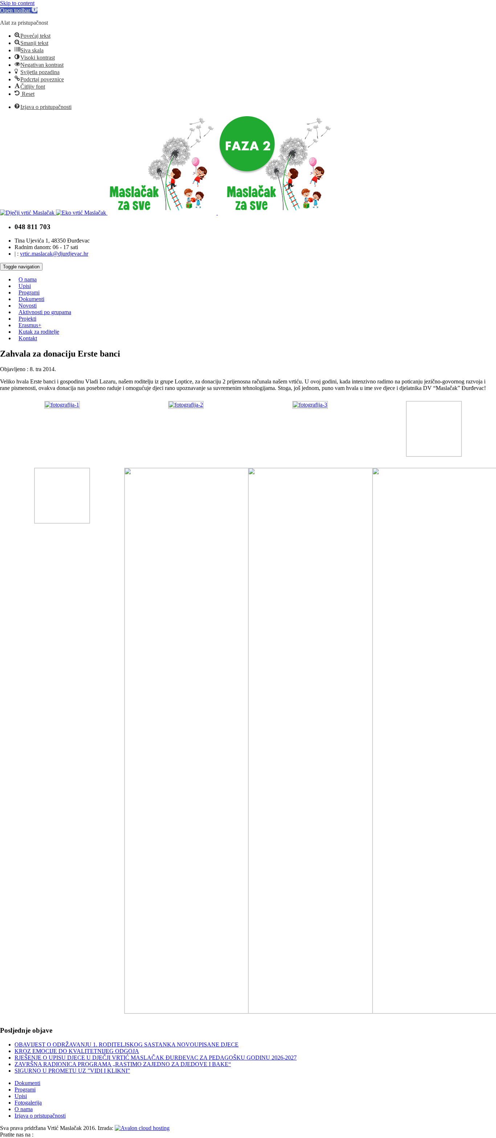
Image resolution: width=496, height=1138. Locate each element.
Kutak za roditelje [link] (39, 332)
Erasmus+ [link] (30, 325)
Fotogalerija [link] (28, 1103)
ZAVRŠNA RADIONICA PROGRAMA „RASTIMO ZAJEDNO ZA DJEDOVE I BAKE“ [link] (123, 1064)
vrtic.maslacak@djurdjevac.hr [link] (54, 254)
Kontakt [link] (28, 338)
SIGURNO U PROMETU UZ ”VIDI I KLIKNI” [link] (72, 1071)
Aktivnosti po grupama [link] (45, 312)
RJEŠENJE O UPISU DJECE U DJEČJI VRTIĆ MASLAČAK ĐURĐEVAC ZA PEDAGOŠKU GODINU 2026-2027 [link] (156, 1057)
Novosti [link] (28, 305)
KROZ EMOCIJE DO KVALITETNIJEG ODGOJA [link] (77, 1051)
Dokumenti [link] (31, 299)
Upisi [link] (25, 286)
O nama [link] (28, 279)
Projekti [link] (27, 319)
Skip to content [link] (17, 3)
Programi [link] (29, 292)
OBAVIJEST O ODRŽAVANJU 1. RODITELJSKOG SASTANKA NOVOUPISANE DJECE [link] (127, 1044)
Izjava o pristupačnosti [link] (40, 1116)
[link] (18, 10)
